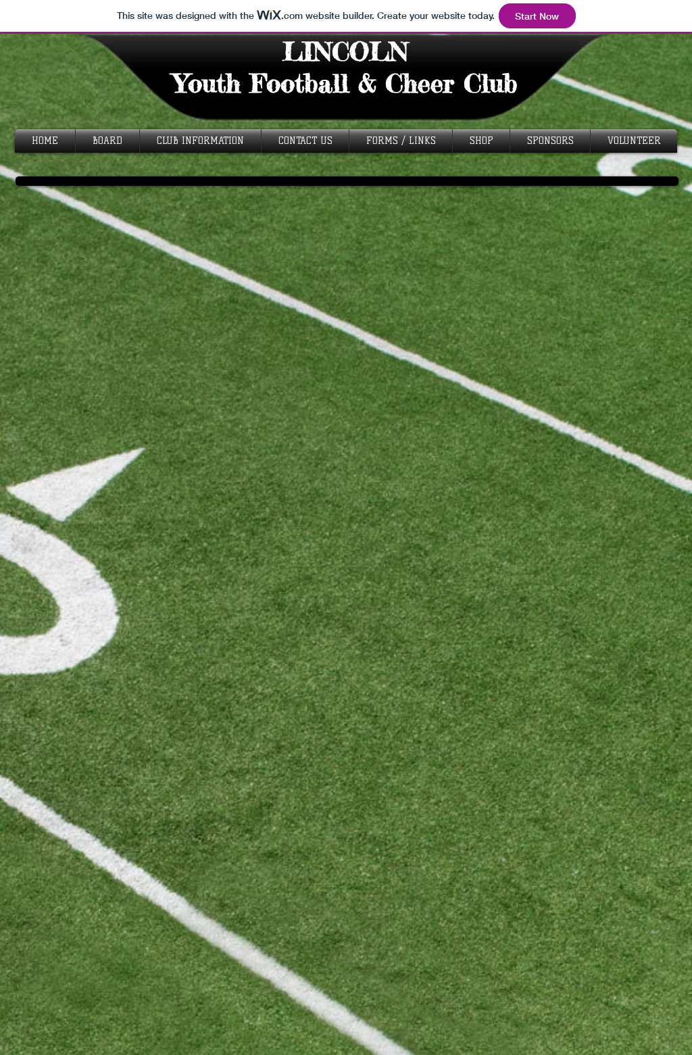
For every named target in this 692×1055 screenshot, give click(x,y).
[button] (200, 141)
